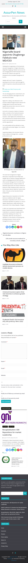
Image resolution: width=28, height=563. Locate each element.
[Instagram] (21, 227)
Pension (3, 534)
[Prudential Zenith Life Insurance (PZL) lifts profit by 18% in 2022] (14, 304)
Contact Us (4, 543)
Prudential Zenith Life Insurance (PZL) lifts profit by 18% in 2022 (13, 320)
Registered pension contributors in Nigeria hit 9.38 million (14, 234)
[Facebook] (7, 227)
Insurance (5, 48)
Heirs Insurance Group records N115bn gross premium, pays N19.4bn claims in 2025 (15, 4)
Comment (4, 342)
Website (3, 375)
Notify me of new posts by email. (10, 398)
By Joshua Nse (13, 63)
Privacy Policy (4, 546)
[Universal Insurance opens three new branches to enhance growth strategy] (14, 277)
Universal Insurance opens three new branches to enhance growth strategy (14, 294)
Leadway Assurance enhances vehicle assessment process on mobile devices (13, 266)
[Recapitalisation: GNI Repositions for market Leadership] (14, 417)
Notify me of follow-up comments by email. (13, 393)
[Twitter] (10, 227)
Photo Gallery (4, 537)
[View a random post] (25, 27)
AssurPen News (14, 12)
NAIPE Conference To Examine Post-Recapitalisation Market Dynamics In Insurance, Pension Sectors (17, 461)
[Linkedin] (12, 227)
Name (3, 361)
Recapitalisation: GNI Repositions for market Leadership (11, 432)
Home (2, 528)
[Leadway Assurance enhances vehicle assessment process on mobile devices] (14, 249)
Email (3, 368)
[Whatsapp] (15, 227)
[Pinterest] (18, 227)
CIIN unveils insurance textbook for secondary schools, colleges (15, 239)
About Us (3, 540)
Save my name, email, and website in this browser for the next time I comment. (12, 386)
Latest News (11, 48)
